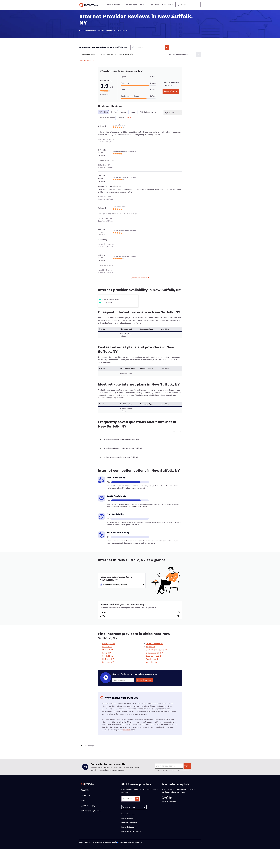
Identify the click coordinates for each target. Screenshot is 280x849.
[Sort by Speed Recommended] (188, 54)
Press (83, 801)
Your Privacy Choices (126, 842)
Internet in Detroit (127, 827)
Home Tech (154, 5)
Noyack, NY (150, 647)
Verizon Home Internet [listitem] (107, 118)
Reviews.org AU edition (93, 811)
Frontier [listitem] (114, 112)
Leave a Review (170, 91)
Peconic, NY (107, 647)
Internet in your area (128, 814)
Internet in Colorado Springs (131, 831)
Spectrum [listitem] (133, 112)
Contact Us (85, 795)
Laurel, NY (106, 653)
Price (123, 90)
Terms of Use (165, 801)
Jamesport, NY (108, 662)
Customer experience (130, 96)
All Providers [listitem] (103, 112)
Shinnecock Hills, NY (154, 653)
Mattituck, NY (107, 650)
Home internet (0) (88, 54)
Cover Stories (167, 5)
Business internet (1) (107, 54)
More (129, 118)
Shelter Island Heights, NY (156, 650)
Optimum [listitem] (121, 118)
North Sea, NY (108, 659)
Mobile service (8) (126, 54)
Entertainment (131, 5)
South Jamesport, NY (154, 644)
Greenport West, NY (154, 656)
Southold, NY (107, 656)
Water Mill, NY (151, 662)
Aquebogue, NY (152, 659)
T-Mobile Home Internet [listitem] (148, 112)
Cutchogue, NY (108, 644)
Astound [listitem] (123, 112)
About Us (126, 730)
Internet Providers (114, 5)
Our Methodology (88, 806)
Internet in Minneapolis (129, 823)
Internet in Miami (127, 818)
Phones (143, 5)
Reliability (125, 83)
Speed (123, 77)
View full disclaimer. (87, 60)
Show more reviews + (140, 278)
